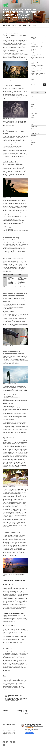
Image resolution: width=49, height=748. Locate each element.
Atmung (32, 104)
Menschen (7, 696)
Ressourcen (33, 142)
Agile (8, 698)
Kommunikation (34, 126)
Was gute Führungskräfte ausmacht (37, 65)
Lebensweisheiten (34, 133)
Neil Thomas (8, 486)
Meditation (33, 135)
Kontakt (24, 25)
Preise (19, 25)
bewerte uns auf (28, 732)
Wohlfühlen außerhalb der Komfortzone (38, 78)
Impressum (14, 724)
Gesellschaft (19, 695)
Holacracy (7, 699)
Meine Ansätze (6, 25)
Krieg (32, 128)
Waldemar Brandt (9, 345)
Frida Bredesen (9, 118)
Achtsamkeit (33, 99)
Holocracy (19, 699)
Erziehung (32, 117)
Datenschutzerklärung (7, 724)
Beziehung (33, 110)
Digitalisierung (12, 695)
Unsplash (10, 80)
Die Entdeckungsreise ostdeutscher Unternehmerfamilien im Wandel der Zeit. (37, 42)
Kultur (32, 131)
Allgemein (32, 101)
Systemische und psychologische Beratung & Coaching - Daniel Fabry (34, 725)
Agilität (12, 698)
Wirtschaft (33, 148)
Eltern (32, 115)
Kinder (32, 124)
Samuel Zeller (8, 383)
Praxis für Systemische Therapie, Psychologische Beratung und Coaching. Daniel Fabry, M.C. (21, 13)
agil (6, 698)
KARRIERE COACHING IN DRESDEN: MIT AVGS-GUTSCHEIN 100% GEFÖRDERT (38, 48)
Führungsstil (23, 698)
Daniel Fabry (15, 33)
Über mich (14, 25)
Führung (17, 698)
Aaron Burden (9, 197)
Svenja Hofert (14, 700)
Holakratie (13, 699)
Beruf (6, 695)
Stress (32, 144)
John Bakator (5, 80)
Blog (30, 25)
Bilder (34, 25)
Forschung (33, 119)
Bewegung (33, 108)
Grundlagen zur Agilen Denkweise (37, 62)
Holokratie (7, 700)
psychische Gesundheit (35, 140)
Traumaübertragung (34, 146)
